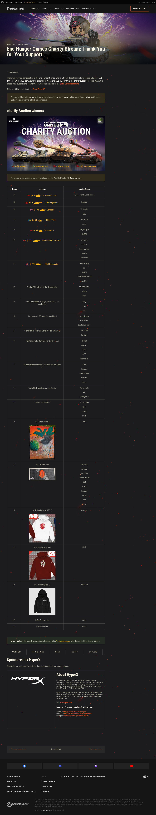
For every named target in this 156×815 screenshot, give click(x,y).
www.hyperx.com (66, 703)
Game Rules (46, 787)
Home (9, 44)
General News (23, 44)
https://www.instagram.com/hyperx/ (76, 716)
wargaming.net (18, 805)
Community (86, 9)
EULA (43, 776)
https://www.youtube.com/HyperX (75, 712)
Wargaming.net (47, 810)
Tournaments (72, 9)
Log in (140, 2)
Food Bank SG (39, 89)
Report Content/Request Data (21, 792)
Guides (45, 9)
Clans (57, 9)
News (14, 44)
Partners (11, 781)
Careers (45, 792)
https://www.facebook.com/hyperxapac (78, 714)
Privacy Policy (48, 781)
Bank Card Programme (69, 84)
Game (33, 9)
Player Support (14, 776)
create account (149, 2)
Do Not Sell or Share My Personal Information (83, 776)
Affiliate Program (15, 787)
